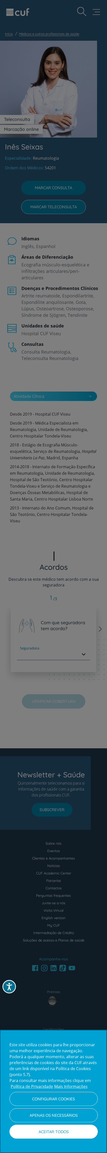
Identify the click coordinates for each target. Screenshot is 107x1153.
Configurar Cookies (53, 1098)
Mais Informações (71, 1086)
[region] (53, 1091)
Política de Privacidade (32, 1086)
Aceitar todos (54, 1131)
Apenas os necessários (54, 1115)
